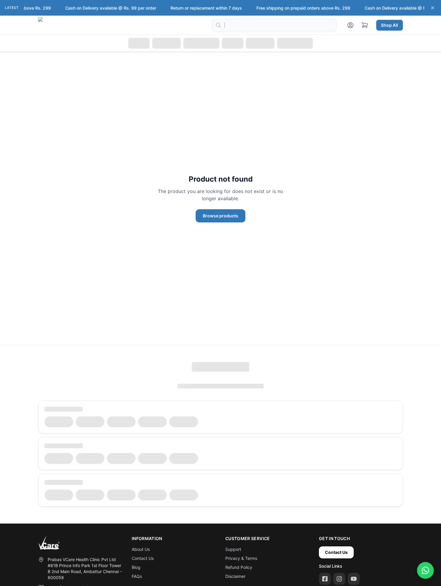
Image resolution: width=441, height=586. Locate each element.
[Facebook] (325, 579)
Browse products (220, 215)
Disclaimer (235, 576)
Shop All (389, 25)
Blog (136, 567)
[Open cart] (364, 25)
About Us (141, 549)
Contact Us (143, 558)
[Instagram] (339, 579)
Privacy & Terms (241, 558)
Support (233, 549)
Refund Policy (238, 567)
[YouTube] (354, 579)
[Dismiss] (432, 7)
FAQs (137, 576)
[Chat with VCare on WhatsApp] (425, 570)
